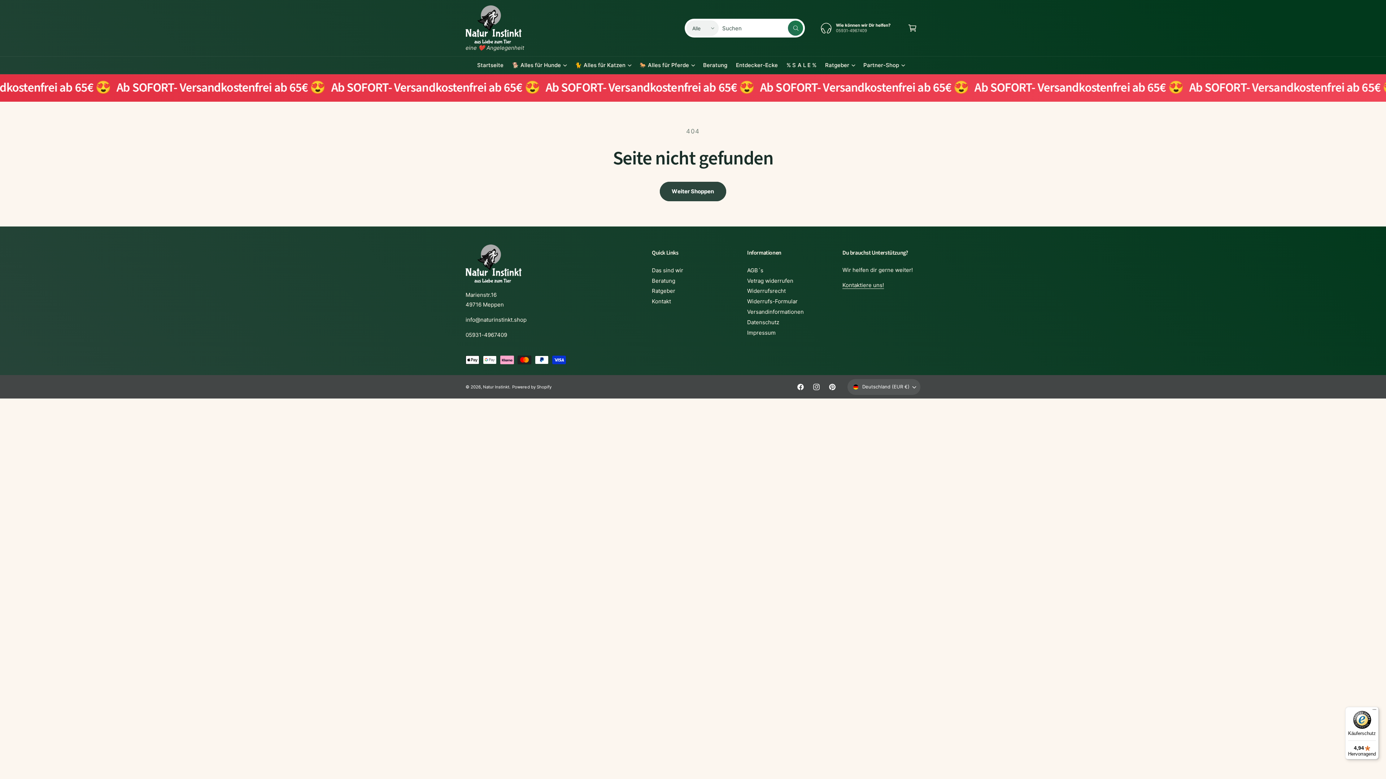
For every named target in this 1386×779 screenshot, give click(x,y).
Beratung (663, 280)
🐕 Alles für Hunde (536, 65)
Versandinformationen (775, 311)
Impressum (761, 332)
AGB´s (755, 270)
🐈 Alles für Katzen (600, 65)
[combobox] (762, 28)
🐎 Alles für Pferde (664, 65)
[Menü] (1374, 711)
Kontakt (661, 301)
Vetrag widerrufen (770, 280)
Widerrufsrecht (766, 290)
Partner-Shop (881, 65)
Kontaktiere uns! (863, 285)
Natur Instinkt (496, 387)
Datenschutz (763, 322)
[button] (912, 28)
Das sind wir (667, 270)
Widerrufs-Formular (772, 301)
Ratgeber (837, 65)
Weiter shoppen (693, 191)
